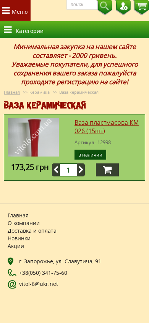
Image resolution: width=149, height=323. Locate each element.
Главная (12, 92)
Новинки (19, 238)
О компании (24, 223)
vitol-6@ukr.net (38, 283)
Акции (16, 246)
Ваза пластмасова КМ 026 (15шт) (106, 126)
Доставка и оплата (32, 230)
